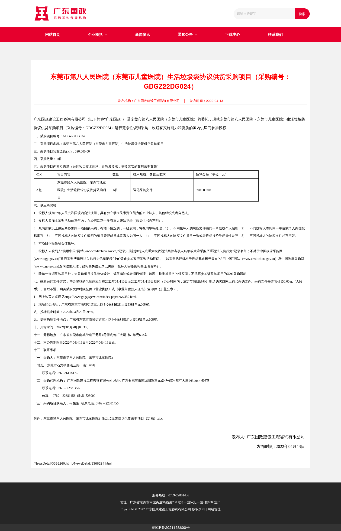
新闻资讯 (142, 34)
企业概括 (95, 34)
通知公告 (185, 34)
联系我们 (275, 34)
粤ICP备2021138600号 (170, 527)
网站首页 (52, 34)
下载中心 (232, 34)
